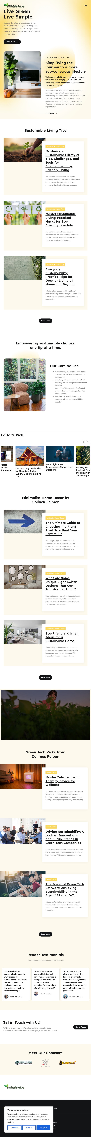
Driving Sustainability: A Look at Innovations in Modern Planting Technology (14, 471)
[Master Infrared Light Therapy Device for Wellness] (23, 776)
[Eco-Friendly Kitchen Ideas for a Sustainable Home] (25, 632)
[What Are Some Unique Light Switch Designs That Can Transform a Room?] (25, 577)
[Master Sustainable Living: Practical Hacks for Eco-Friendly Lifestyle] (25, 213)
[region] (28, 1119)
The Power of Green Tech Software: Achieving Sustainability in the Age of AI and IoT (65, 889)
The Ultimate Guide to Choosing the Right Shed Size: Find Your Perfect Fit (63, 528)
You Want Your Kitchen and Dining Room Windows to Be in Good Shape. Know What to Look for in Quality (75, 468)
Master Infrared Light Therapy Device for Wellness (63, 781)
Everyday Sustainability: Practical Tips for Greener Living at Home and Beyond (60, 276)
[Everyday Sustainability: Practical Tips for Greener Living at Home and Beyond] (25, 268)
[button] (88, 442)
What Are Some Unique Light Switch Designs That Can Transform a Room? (61, 583)
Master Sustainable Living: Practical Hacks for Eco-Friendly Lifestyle (61, 219)
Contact (54, 1108)
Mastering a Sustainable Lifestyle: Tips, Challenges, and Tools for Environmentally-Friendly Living (62, 160)
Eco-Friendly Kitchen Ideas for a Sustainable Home (62, 637)
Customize (14, 1128)
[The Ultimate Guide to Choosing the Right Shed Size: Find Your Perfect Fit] (25, 521)
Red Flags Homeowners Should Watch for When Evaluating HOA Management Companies (45, 468)
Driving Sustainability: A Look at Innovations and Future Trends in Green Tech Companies (65, 837)
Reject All (29, 1128)
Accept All (43, 1128)
